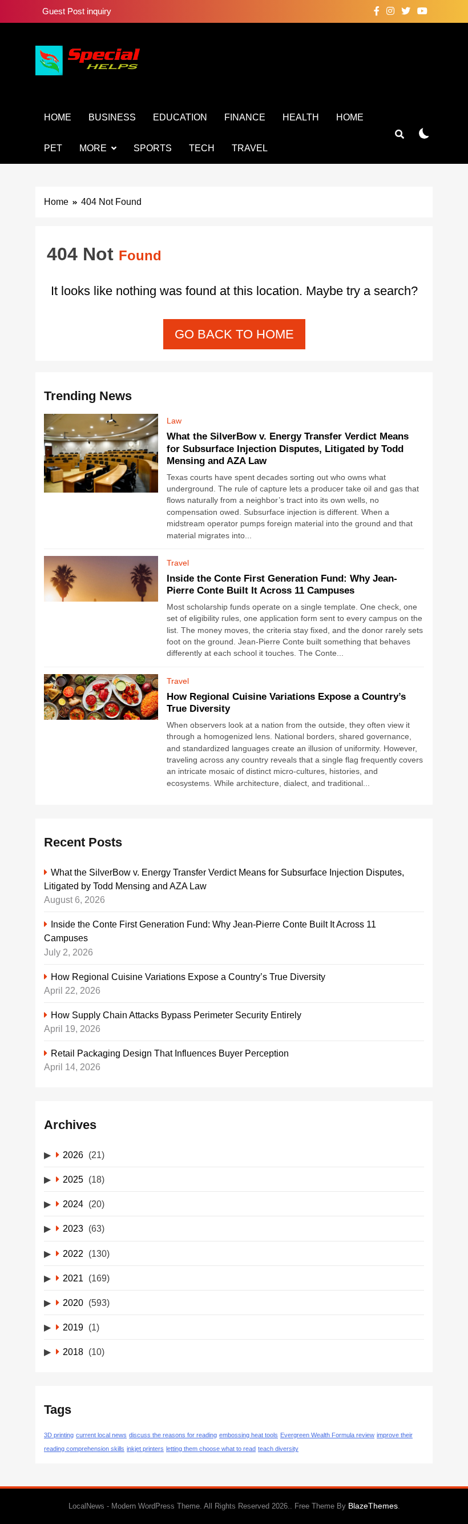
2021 (73, 1278)
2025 (73, 1179)
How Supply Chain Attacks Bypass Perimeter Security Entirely (176, 1015)
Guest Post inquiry (76, 11)
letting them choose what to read (211, 1448)
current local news (101, 1435)
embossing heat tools (248, 1435)
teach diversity (278, 1448)
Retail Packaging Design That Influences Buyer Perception (170, 1053)
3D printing (59, 1435)
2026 (73, 1155)
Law (174, 420)
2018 (73, 1351)
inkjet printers (145, 1448)
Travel (250, 148)
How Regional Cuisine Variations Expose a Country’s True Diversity (188, 976)
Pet (53, 148)
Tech (202, 148)
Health (301, 117)
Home (57, 117)
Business (112, 117)
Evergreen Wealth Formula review (327, 1435)
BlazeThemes (373, 1505)
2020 (73, 1302)
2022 (73, 1253)
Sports (153, 148)
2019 (73, 1327)
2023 (73, 1228)
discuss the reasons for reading (173, 1435)
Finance (244, 117)
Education (180, 117)
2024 (73, 1204)
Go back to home (234, 334)
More (93, 148)
